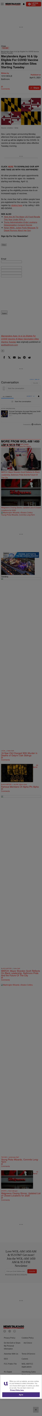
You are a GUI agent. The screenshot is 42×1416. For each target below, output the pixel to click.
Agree (21, 1395)
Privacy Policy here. (17, 1390)
